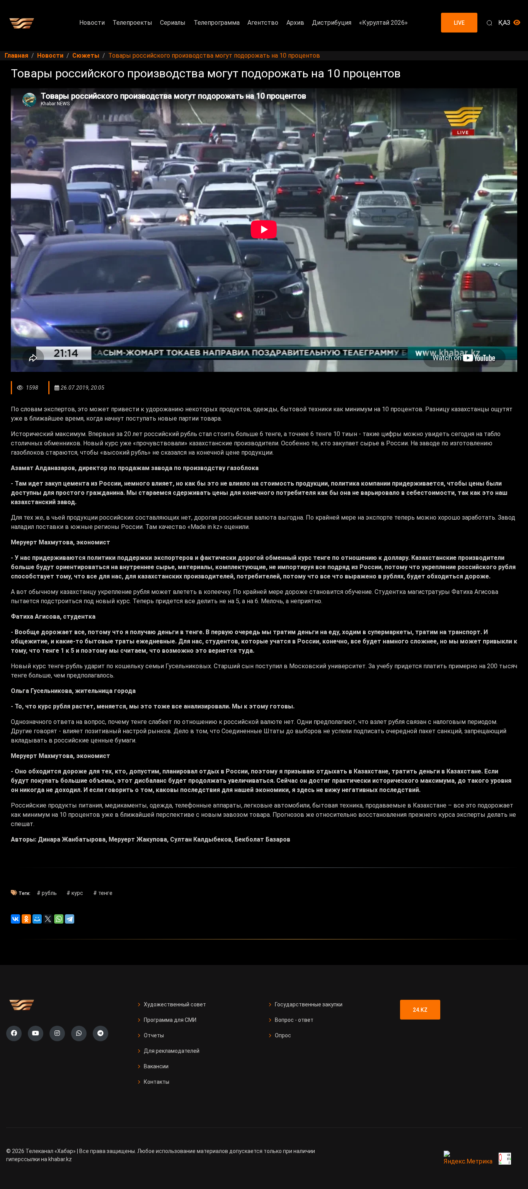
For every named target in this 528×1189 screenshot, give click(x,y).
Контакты (156, 1082)
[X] (48, 919)
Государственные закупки (308, 1004)
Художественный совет (175, 1004)
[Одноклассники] (26, 919)
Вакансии (156, 1066)
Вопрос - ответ (294, 1020)
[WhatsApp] (58, 919)
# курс (74, 893)
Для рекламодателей (171, 1051)
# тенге (102, 893)
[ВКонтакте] (15, 919)
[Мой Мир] (37, 919)
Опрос (283, 1035)
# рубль (47, 893)
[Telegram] (69, 919)
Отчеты (154, 1035)
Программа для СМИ (170, 1020)
